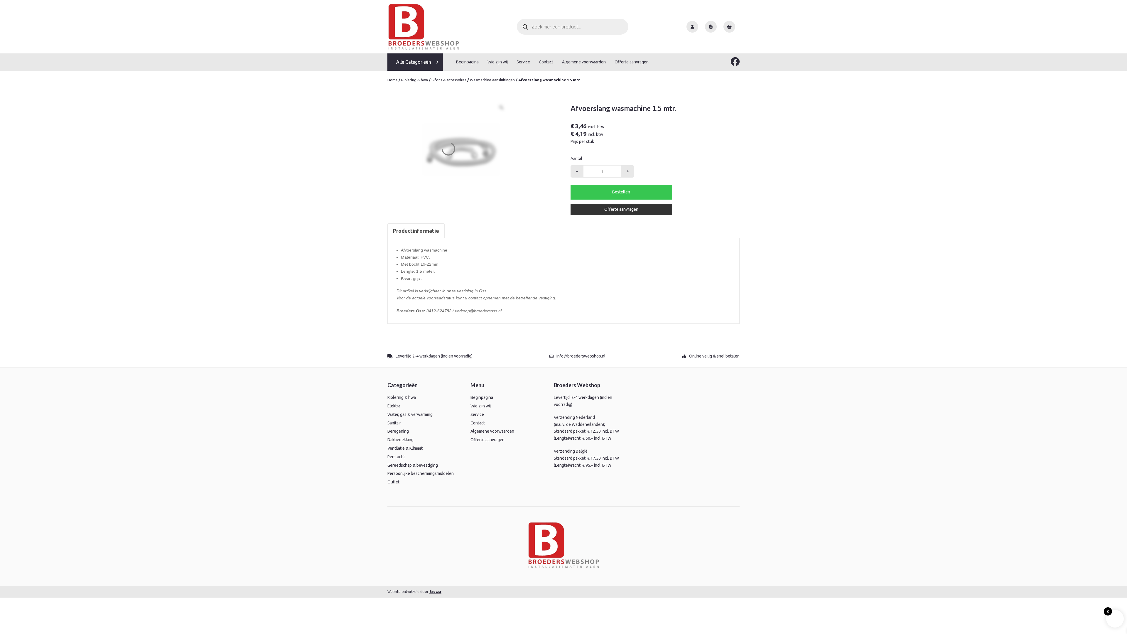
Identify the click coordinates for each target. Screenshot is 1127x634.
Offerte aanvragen (632, 62)
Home (392, 80)
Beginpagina (467, 62)
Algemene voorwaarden (584, 62)
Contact (546, 62)
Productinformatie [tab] (416, 231)
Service (523, 62)
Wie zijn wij (497, 62)
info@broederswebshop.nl (580, 356)
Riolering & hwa (414, 80)
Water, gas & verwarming (410, 414)
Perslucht (396, 456)
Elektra (393, 406)
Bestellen (621, 192)
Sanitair (394, 423)
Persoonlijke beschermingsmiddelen (420, 473)
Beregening (398, 431)
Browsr (435, 591)
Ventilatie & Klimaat (405, 448)
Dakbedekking (400, 439)
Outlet (393, 482)
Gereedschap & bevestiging (412, 465)
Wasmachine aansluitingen (492, 80)
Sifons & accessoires (448, 80)
